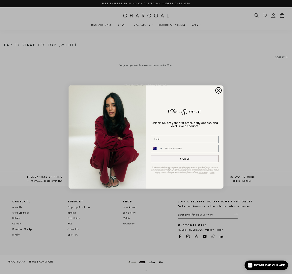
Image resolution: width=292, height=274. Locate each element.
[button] (266, 265)
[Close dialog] (218, 90)
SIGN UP (184, 158)
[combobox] (157, 148)
